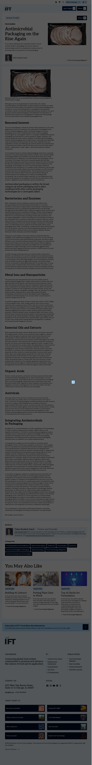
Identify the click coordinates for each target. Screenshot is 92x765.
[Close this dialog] (73, 382)
